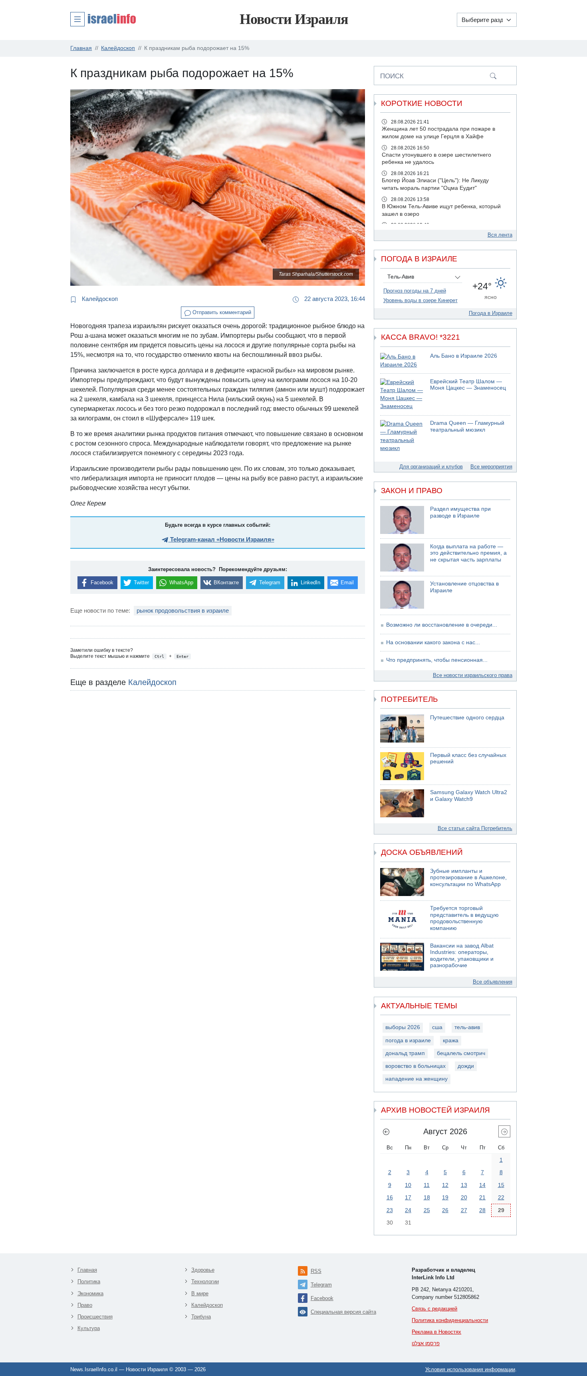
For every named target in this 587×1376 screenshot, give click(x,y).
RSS (316, 1271)
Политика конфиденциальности (450, 1320)
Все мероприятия (491, 467)
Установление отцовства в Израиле (464, 587)
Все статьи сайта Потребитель (475, 828)
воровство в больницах (415, 1066)
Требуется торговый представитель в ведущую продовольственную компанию (464, 918)
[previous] (386, 1131)
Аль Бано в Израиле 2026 (463, 356)
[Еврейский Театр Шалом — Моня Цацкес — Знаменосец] (402, 394)
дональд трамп (405, 1053)
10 (408, 1185)
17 (408, 1197)
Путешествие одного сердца (467, 718)
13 (464, 1185)
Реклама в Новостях (436, 1332)
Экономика (90, 1293)
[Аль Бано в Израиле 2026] (402, 361)
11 (427, 1185)
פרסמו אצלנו (426, 1343)
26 (445, 1210)
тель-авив (467, 1027)
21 (482, 1197)
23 (390, 1210)
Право (84, 1305)
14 (482, 1185)
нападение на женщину (416, 1079)
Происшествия (95, 1317)
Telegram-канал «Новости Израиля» (221, 539)
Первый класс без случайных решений (468, 758)
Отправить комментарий (221, 312)
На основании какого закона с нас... (433, 642)
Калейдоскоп (99, 298)
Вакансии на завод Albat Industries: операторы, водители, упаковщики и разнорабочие (462, 956)
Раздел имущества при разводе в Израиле (460, 512)
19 (445, 1197)
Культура (88, 1328)
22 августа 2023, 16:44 (334, 298)
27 (464, 1210)
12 (445, 1185)
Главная (87, 1270)
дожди (466, 1066)
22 (501, 1197)
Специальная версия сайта (343, 1312)
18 (427, 1197)
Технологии (205, 1281)
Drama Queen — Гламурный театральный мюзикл (467, 426)
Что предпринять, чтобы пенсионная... (437, 660)
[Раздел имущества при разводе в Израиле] (402, 520)
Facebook (322, 1298)
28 (482, 1210)
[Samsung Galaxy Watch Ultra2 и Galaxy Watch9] (402, 803)
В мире (199, 1293)
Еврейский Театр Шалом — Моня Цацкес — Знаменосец (468, 384)
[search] (493, 76)
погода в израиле (408, 1040)
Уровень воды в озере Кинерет (420, 300)
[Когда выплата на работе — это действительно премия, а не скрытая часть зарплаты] (402, 558)
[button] (103, 18)
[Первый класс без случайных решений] (402, 766)
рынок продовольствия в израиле (183, 610)
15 (501, 1185)
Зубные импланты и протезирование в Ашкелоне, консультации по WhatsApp (468, 877)
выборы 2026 (402, 1027)
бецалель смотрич (461, 1053)
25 (427, 1210)
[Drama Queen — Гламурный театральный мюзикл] (402, 436)
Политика (88, 1281)
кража (450, 1040)
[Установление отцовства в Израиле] (402, 595)
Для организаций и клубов (431, 467)
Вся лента (500, 235)
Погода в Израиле (490, 313)
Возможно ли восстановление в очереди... (441, 625)
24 (408, 1210)
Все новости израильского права (472, 675)
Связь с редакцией (434, 1309)
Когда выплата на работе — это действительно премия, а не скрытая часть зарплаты (468, 553)
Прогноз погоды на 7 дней (414, 291)
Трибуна (201, 1317)
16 (390, 1197)
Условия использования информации (470, 1369)
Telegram (321, 1285)
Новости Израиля (294, 19)
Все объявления (492, 982)
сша (437, 1027)
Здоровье (202, 1270)
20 (464, 1197)
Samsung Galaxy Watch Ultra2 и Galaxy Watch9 (468, 795)
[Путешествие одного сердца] (402, 729)
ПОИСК (392, 76)
